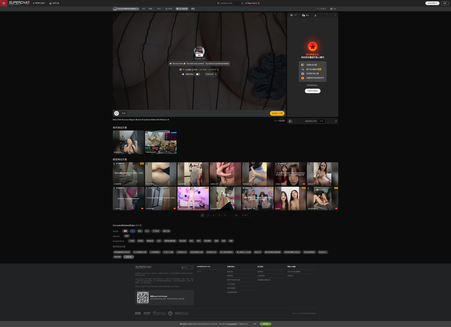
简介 (144, 9)
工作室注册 (260, 276)
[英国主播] (125, 231)
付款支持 (290, 276)
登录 (444, 3)
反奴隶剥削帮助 (232, 292)
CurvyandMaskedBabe (124, 225)
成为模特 (260, 271)
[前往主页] (19, 3)
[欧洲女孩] (132, 231)
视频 (151, 9)
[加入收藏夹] (116, 113)
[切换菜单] (4, 3)
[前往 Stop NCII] (182, 313)
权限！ (315, 85)
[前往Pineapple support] (170, 313)
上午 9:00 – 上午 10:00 (205, 70)
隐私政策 (230, 271)
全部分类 (129, 257)
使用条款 (230, 276)
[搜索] (242, 3)
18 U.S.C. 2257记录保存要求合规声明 (304, 313)
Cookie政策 (231, 284)
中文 (185, 267)
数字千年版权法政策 (233, 280)
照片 (160, 9)
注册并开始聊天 (312, 91)
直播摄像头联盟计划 (263, 280)
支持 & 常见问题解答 (294, 271)
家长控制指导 (231, 288)
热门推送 (168, 9)
